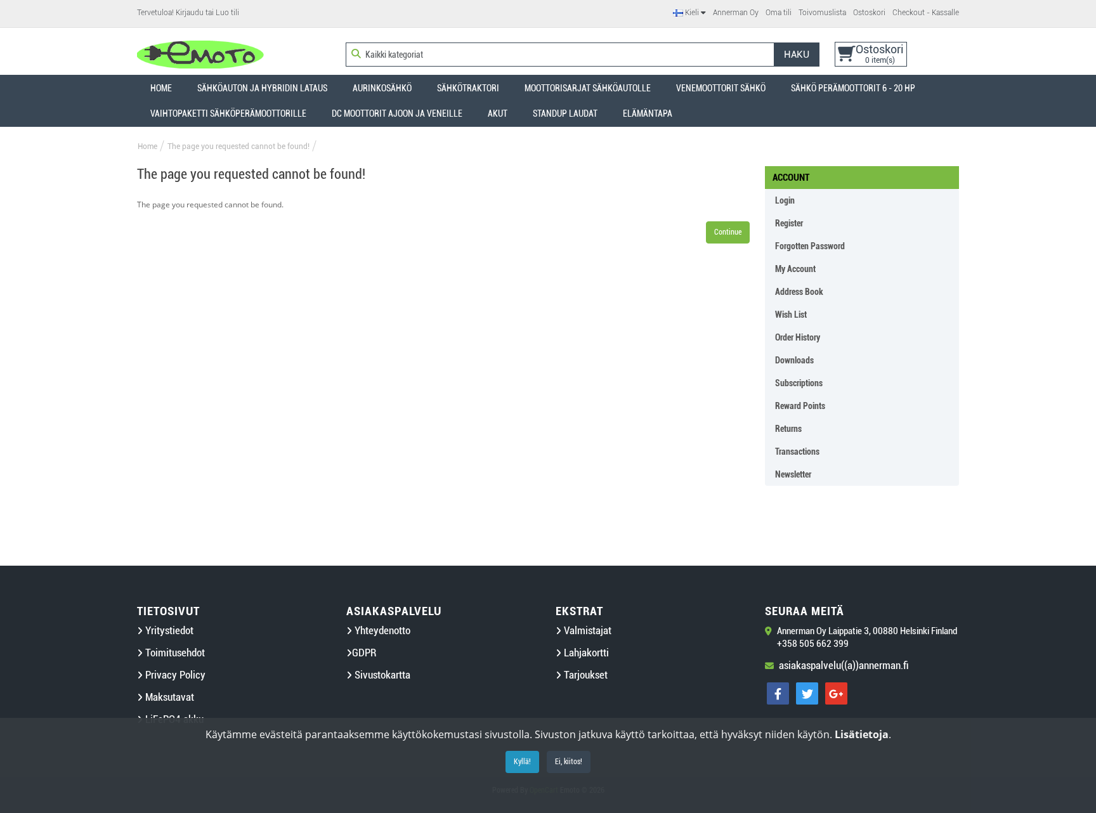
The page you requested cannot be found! (238, 146)
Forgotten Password (810, 246)
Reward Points (800, 406)
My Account (795, 269)
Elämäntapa (647, 113)
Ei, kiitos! (568, 761)
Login (785, 200)
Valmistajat (586, 631)
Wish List (791, 314)
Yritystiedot (168, 631)
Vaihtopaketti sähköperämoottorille (228, 113)
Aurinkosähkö (382, 88)
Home (161, 88)
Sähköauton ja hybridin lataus (262, 88)
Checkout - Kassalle (925, 12)
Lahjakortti (585, 653)
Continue (727, 232)
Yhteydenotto (381, 631)
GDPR (364, 653)
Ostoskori (869, 12)
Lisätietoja (862, 734)
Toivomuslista (822, 12)
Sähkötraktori (468, 88)
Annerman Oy (736, 12)
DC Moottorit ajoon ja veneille (397, 113)
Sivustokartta (381, 675)
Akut (497, 113)
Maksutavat (168, 697)
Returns (788, 429)
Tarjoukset (584, 675)
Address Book (799, 292)
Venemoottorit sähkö (721, 88)
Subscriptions (799, 383)
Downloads (794, 360)
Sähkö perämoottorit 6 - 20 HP (853, 88)
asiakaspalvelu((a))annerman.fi (844, 666)
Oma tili (779, 12)
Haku (796, 54)
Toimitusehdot (174, 653)
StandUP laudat (565, 113)
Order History (797, 337)
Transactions (797, 451)
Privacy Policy (174, 675)
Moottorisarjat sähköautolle (588, 88)
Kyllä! (522, 761)
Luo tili (227, 12)
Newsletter (793, 474)
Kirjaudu (190, 12)
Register (789, 223)
